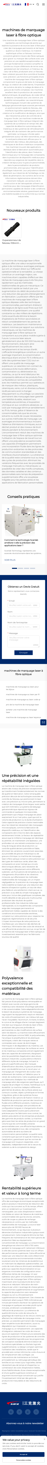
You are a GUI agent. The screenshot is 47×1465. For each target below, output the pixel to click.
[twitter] (36, 1412)
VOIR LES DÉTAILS (12, 227)
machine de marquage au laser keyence (23, 717)
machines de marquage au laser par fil (23, 694)
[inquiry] (43, 722)
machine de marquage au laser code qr (23, 699)
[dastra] (12, 4)
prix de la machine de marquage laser (22, 705)
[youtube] (28, 1412)
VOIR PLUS (9, 560)
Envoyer (23, 652)
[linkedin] (11, 1412)
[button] (14, 568)
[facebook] (19, 1412)
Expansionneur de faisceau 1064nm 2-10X (11, 241)
